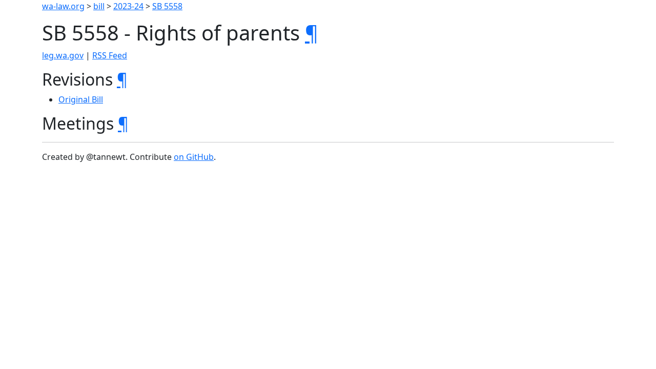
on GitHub (194, 156)
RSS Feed (109, 55)
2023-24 (128, 6)
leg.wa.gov (63, 55)
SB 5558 (167, 6)
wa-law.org (63, 6)
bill (99, 6)
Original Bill (80, 99)
